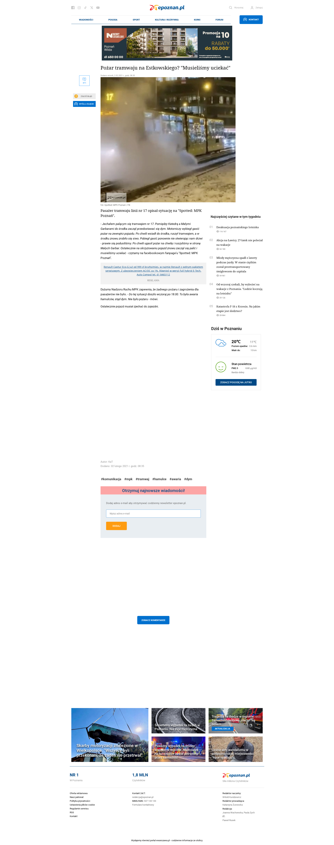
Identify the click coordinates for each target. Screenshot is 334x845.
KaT (110, 461)
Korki (197, 19)
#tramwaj (142, 479)
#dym (188, 479)
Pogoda (112, 19)
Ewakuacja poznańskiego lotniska (237, 227)
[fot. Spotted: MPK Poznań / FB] (153, 139)
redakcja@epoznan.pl (142, 797)
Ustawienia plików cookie (82, 804)
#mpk (128, 479)
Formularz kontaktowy (143, 804)
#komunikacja (111, 479)
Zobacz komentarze (153, 620)
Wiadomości (86, 19)
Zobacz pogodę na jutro (236, 382)
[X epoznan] (91, 7)
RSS (72, 812)
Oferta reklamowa (79, 793)
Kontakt (254, 19)
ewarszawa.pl (163, 840)
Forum (219, 19)
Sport (136, 19)
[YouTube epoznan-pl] (98, 7)
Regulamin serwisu (79, 808)
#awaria (175, 479)
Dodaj (116, 525)
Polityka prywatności (80, 800)
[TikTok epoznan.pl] (85, 7)
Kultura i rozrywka (167, 19)
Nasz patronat (77, 797)
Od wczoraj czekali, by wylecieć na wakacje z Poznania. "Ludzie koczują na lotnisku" (239, 289)
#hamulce (159, 479)
